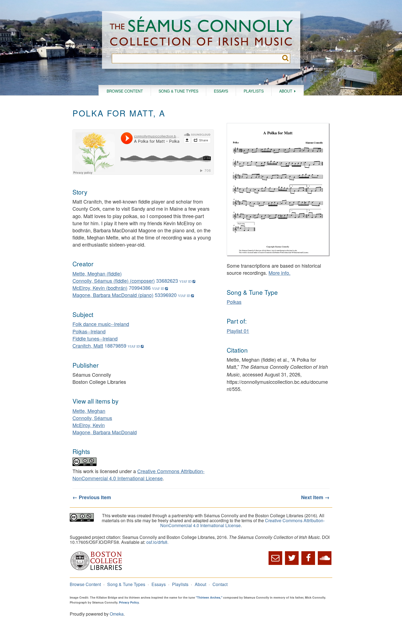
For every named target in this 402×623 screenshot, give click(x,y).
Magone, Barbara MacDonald (104, 432)
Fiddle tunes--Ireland (95, 338)
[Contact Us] (275, 558)
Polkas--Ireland (89, 331)
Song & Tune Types (178, 91)
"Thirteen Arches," (209, 597)
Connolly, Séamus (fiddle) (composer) (113, 280)
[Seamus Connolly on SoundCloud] (324, 558)
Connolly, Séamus (92, 417)
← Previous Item (91, 497)
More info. (279, 272)
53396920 (166, 294)
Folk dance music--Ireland (100, 323)
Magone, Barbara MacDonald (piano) (112, 294)
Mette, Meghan (88, 410)
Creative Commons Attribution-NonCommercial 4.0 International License (138, 474)
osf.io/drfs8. (157, 542)
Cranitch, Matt (87, 345)
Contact (220, 584)
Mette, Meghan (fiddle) (97, 273)
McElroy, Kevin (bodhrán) (99, 287)
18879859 (115, 345)
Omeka (117, 614)
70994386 (140, 287)
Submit (285, 58)
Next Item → (315, 497)
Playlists (254, 91)
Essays (221, 91)
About (285, 91)
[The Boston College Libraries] (96, 569)
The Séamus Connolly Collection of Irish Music (201, 32)
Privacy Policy (129, 602)
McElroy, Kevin (88, 424)
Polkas (234, 301)
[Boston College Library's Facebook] (308, 558)
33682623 (167, 280)
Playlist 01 (238, 330)
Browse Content (125, 91)
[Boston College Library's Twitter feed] (292, 558)
